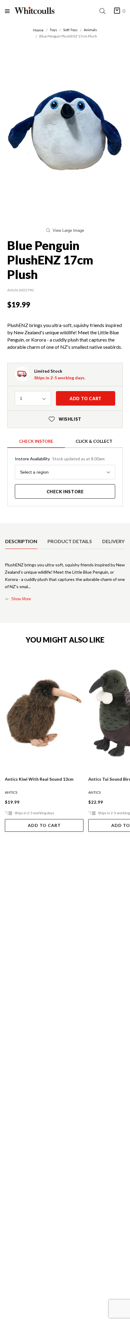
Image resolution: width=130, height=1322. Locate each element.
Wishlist (65, 419)
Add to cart (86, 398)
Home (38, 30)
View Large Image (68, 230)
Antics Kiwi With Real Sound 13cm (39, 779)
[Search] (103, 11)
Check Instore (36, 441)
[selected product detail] (7, 528)
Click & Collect (94, 441)
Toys (53, 30)
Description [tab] (21, 541)
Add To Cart (44, 825)
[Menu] (10, 11)
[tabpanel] (65, 581)
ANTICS (11, 792)
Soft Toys (70, 30)
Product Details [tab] (69, 541)
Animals (90, 30)
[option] (21, 541)
